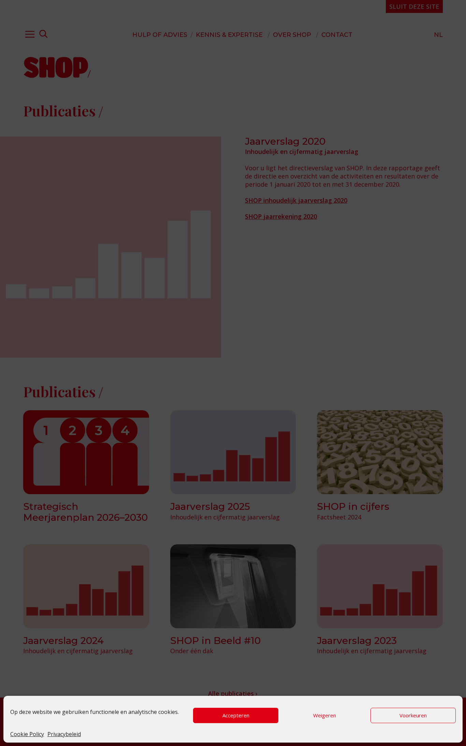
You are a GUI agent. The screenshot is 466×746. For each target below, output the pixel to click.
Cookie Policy (27, 734)
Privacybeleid (64, 734)
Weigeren (324, 715)
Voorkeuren (413, 715)
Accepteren (235, 715)
